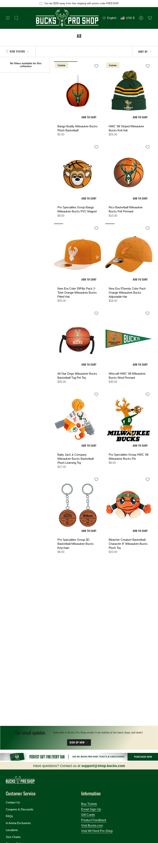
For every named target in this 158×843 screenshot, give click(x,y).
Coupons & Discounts (19, 809)
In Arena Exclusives (18, 823)
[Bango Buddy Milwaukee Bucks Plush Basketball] (77, 91)
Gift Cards (88, 814)
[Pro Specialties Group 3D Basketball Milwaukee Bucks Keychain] (77, 505)
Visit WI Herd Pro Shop (97, 831)
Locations (12, 830)
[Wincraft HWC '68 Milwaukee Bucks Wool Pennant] (128, 339)
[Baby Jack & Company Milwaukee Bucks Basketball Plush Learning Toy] (77, 420)
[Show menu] (8, 17)
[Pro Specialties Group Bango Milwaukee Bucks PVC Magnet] (77, 173)
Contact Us (13, 802)
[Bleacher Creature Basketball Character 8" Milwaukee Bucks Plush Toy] (128, 505)
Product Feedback (93, 820)
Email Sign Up (91, 809)
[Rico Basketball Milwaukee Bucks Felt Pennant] (128, 173)
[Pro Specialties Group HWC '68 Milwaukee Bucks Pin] (128, 420)
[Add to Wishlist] (96, 66)
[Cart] (149, 17)
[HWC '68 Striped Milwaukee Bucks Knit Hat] (128, 91)
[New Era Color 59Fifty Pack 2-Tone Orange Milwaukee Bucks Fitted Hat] (77, 254)
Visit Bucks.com (92, 825)
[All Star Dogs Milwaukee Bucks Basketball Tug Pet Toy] (77, 339)
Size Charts (13, 837)
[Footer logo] (20, 780)
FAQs (9, 816)
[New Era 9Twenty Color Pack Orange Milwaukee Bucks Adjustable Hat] (128, 254)
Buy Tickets (89, 804)
